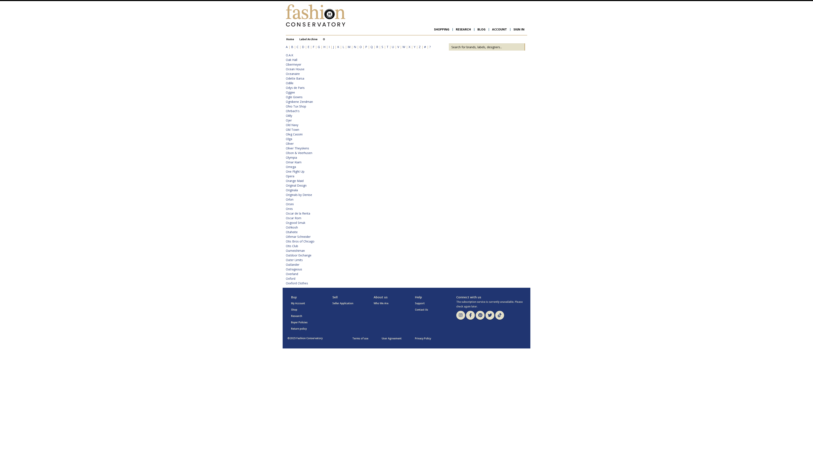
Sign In (518, 29)
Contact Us (421, 309)
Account (499, 29)
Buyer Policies (299, 322)
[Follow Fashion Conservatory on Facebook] (470, 315)
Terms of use (360, 338)
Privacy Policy (423, 338)
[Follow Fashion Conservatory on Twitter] (489, 315)
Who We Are (381, 303)
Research (463, 29)
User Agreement (392, 338)
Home (290, 39)
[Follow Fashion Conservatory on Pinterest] (480, 315)
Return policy (299, 328)
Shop (294, 309)
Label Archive (308, 39)
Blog (481, 29)
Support (420, 303)
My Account (298, 303)
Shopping (441, 29)
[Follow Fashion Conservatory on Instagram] (460, 315)
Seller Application (342, 303)
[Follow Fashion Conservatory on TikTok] (499, 315)
